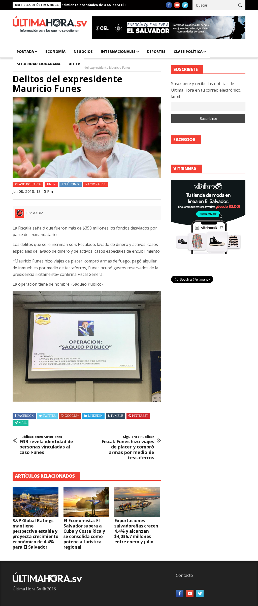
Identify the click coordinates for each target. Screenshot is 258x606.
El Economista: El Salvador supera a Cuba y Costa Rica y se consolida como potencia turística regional (84, 534)
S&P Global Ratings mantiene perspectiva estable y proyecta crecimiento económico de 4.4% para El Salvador (35, 534)
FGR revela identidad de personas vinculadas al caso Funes (46, 445)
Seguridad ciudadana (38, 63)
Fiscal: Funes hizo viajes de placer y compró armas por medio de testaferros (128, 448)
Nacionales (95, 184)
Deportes (156, 51)
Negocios (83, 51)
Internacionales (118, 51)
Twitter (49, 416)
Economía (55, 51)
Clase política (188, 51)
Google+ (72, 416)
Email (175, 96)
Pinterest (140, 416)
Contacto (184, 575)
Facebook (25, 416)
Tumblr (117, 416)
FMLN (51, 184)
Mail (22, 423)
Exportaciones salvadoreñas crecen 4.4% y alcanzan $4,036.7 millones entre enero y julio (136, 531)
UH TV (74, 63)
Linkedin (95, 416)
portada (25, 51)
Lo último (70, 184)
